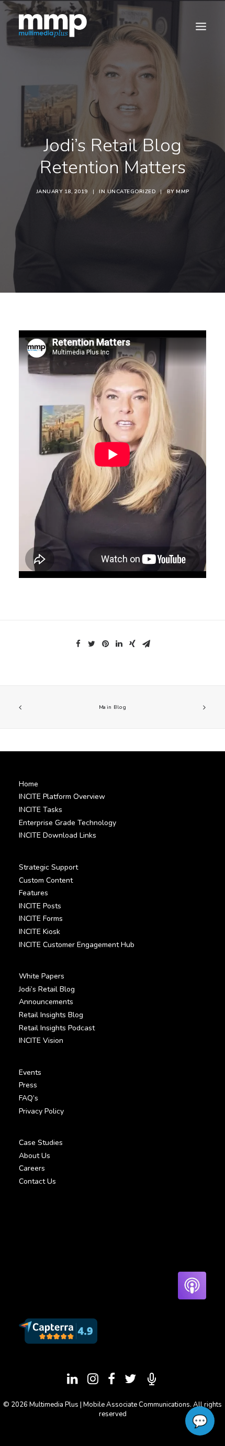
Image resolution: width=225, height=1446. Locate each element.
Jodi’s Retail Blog (47, 989)
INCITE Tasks (40, 810)
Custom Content (46, 880)
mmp (182, 191)
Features (33, 893)
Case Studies (41, 1143)
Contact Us (37, 1181)
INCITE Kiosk (39, 932)
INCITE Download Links (57, 835)
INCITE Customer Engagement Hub (76, 945)
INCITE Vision (41, 1040)
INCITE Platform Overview (62, 797)
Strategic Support (48, 867)
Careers (32, 1168)
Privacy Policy (41, 1111)
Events (30, 1072)
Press (28, 1085)
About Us (34, 1156)
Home (28, 784)
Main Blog (112, 707)
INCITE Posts (40, 906)
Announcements (46, 1002)
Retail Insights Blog (51, 1015)
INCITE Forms (41, 919)
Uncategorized (131, 191)
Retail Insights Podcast (57, 1028)
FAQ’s (28, 1098)
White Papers (41, 976)
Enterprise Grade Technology (67, 823)
